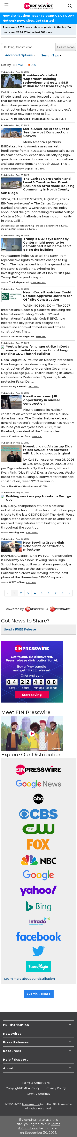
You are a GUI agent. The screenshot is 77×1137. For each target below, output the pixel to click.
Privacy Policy (56, 1088)
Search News (66, 47)
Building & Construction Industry (18, 229)
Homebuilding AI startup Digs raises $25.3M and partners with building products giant (47, 449)
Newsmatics (31, 1104)
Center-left (59, 119)
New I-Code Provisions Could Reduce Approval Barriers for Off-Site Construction (47, 295)
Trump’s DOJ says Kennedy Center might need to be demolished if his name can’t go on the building (47, 244)
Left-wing (32, 532)
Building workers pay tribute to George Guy (38, 498)
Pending (41, 336)
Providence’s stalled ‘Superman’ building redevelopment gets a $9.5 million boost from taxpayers (47, 80)
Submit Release (38, 993)
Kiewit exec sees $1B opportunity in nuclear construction (41, 399)
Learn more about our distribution (29, 979)
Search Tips (50, 55)
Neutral (39, 168)
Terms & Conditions (35, 1082)
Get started (45, 20)
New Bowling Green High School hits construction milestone (43, 546)
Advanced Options (19, 55)
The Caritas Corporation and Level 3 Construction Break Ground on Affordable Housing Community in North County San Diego (38, 186)
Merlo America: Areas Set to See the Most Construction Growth (46, 132)
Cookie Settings (38, 1093)
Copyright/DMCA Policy (23, 1088)
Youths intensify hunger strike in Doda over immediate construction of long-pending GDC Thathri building (35, 350)
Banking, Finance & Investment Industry (46, 225)
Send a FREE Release (20, 629)
